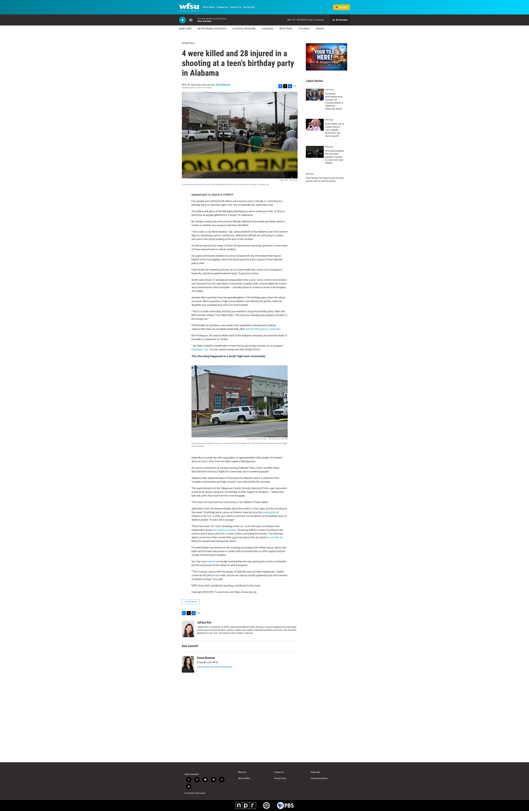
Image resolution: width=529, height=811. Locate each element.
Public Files (315, 772)
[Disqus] (264, 725)
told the (263, 329)
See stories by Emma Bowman (214, 666)
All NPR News (188, 43)
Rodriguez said (199, 349)
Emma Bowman (223, 84)
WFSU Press (286, 29)
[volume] (190, 20)
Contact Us (279, 772)
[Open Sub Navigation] (194, 29)
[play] (182, 20)
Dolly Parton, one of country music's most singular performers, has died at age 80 (334, 130)
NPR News (329, 120)
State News (329, 90)
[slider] (195, 19)
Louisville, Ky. (276, 537)
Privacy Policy (280, 778)
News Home (185, 29)
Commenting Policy (319, 778)
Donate (343, 7)
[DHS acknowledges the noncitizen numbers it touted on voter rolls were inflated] (315, 152)
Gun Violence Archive (224, 529)
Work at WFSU (244, 778)
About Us (242, 772)
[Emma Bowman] (188, 664)
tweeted (211, 561)
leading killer (269, 512)
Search (320, 29)
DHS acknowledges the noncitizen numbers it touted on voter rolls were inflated (334, 157)
